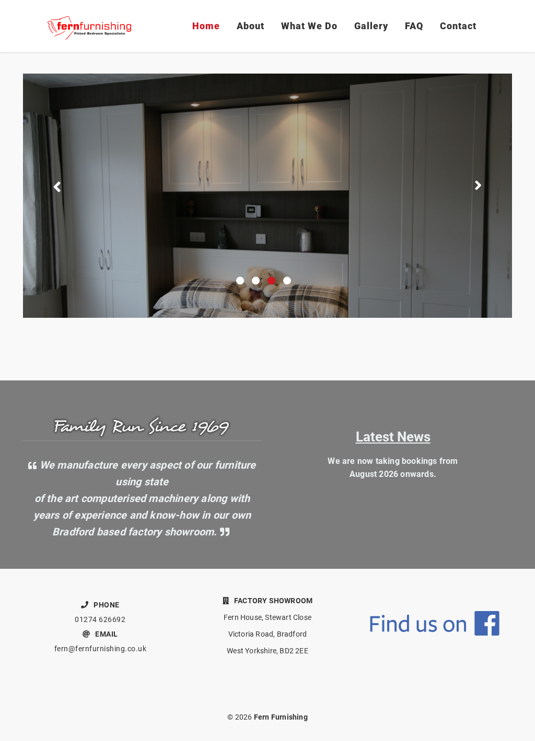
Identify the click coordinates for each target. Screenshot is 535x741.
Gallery (371, 25)
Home (206, 25)
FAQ (414, 25)
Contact (458, 25)
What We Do (309, 25)
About (250, 25)
